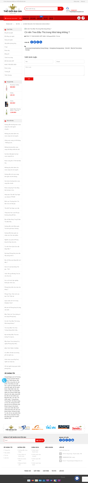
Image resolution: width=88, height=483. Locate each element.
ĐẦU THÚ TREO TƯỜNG (12, 348)
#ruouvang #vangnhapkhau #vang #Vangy (36, 48)
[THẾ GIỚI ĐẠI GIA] (13, 8)
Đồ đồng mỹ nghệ (9, 36)
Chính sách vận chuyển (36, 455)
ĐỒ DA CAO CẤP (9, 61)
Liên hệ (6, 458)
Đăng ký (83, 1)
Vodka (11, 93)
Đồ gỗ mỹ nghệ (9, 32)
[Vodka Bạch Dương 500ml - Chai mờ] (6, 112)
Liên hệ (61, 471)
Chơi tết (67, 48)
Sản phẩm (46, 471)
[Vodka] (6, 96)
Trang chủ (27, 471)
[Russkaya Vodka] (6, 88)
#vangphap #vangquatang (57, 48)
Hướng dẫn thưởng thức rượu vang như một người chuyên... (13, 127)
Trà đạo (27, 50)
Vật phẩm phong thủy (10, 43)
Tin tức (6, 455)
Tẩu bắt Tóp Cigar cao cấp (12, 208)
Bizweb (63, 477)
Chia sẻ (26, 42)
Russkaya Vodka (14, 84)
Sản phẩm (7, 452)
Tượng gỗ (7, 71)
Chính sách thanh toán (35, 451)
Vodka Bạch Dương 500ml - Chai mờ (15, 109)
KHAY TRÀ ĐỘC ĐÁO (10, 64)
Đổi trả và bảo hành (22, 459)
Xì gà (6, 47)
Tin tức (58, 36)
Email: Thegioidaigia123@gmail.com (72, 460)
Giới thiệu (37, 471)
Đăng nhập (76, 1)
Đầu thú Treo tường (76, 48)
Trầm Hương (8, 75)
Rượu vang (8, 68)
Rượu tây (7, 50)
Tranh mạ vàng (9, 57)
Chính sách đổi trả (36, 459)
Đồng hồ (7, 54)
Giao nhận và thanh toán (22, 455)
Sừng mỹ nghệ (9, 40)
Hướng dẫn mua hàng (22, 451)
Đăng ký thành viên (22, 463)
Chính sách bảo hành (36, 463)
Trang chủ (7, 450)
